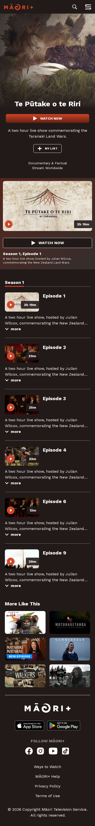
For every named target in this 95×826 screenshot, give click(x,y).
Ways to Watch (47, 766)
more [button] (16, 329)
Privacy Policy (47, 786)
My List (51, 148)
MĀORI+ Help (47, 776)
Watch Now (51, 118)
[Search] (74, 7)
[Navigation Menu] (88, 7)
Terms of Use (47, 795)
